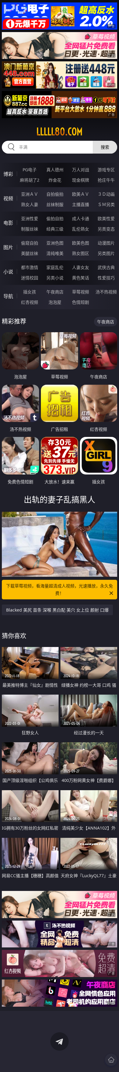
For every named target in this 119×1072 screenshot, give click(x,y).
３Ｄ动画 (106, 194)
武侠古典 (106, 267)
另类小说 (54, 278)
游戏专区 (106, 170)
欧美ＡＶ (80, 194)
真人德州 (54, 170)
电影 (8, 223)
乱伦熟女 (80, 229)
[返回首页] (111, 1060)
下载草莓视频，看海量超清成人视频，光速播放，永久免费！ (59, 589)
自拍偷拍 (54, 194)
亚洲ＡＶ (29, 194)
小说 (8, 271)
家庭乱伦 (54, 267)
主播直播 (80, 204)
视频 (8, 198)
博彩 (8, 174)
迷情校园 (29, 278)
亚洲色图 (54, 243)
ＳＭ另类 (106, 204)
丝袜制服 (54, 204)
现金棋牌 (80, 180)
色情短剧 (80, 302)
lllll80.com (59, 131)
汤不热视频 (106, 292)
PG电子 (30, 170)
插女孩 (29, 292)
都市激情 (29, 267)
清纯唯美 (54, 253)
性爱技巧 (106, 278)
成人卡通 (80, 218)
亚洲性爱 (29, 218)
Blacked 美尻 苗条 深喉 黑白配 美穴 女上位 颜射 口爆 (57, 610)
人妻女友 (80, 267)
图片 (8, 247)
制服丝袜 (29, 229)
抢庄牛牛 (106, 180)
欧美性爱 (106, 218)
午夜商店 (54, 292)
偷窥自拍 (29, 243)
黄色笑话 (80, 278)
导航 (8, 296)
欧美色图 (80, 243)
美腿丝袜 (29, 253)
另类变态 (106, 229)
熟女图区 (80, 253)
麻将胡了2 (29, 180)
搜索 (105, 147)
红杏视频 (29, 302)
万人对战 (80, 170)
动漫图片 (106, 243)
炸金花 (55, 180)
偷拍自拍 (54, 218)
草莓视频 (80, 292)
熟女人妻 (29, 204)
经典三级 (54, 229)
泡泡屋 (55, 302)
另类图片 (106, 253)
